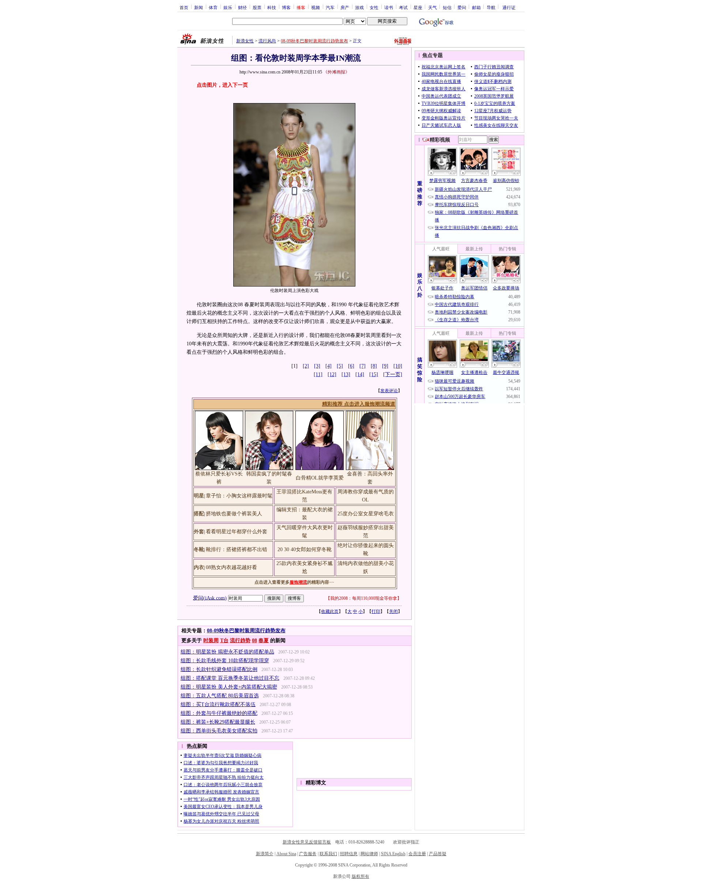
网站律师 (369, 853)
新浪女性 (245, 40)
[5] (340, 366)
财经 (242, 7)
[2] (306, 366)
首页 (184, 7)
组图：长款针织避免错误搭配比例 (219, 669)
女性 (374, 7)
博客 (286, 7)
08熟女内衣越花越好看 (231, 567)
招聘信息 (349, 853)
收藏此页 (330, 611)
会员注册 (417, 853)
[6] (351, 366)
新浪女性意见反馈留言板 (307, 842)
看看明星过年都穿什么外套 (236, 531)
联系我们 (328, 853)
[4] (328, 366)
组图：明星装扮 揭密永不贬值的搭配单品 (227, 652)
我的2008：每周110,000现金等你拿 (363, 598)
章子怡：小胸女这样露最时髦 (239, 496)
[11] (318, 374)
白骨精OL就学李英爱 (320, 478)
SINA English (393, 853)
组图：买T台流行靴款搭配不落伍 (218, 704)
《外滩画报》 (336, 72)
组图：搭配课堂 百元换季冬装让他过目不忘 (230, 678)
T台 (224, 640)
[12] (332, 374)
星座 (418, 7)
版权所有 (360, 876)
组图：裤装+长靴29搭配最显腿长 (218, 722)
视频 (315, 7)
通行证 (509, 7)
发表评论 (389, 390)
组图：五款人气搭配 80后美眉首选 (220, 695)
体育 (213, 7)
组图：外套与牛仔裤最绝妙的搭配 (219, 713)
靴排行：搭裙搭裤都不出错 (236, 549)
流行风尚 (267, 40)
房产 (344, 7)
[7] (362, 366)
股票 (257, 7)
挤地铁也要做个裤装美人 (234, 513)
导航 (491, 7)
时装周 (211, 640)
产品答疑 (437, 853)
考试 (403, 7)
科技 (271, 7)
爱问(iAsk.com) (210, 597)
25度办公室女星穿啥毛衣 (365, 513)
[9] (385, 366)
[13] (345, 374)
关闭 (393, 611)
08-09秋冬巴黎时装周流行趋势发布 (314, 40)
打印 (375, 611)
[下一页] (392, 374)
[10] (397, 366)
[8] (374, 366)
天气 (432, 7)
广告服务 (308, 853)
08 (254, 640)
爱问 (461, 7)
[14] (359, 374)
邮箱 (476, 7)
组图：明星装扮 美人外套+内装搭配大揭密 (229, 687)
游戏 (359, 7)
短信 (447, 7)
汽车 (330, 7)
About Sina (286, 853)
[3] (317, 366)
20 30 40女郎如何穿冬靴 (305, 549)
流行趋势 (240, 640)
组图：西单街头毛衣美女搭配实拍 (219, 731)
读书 (388, 7)
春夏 (263, 640)
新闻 (198, 7)
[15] (373, 374)
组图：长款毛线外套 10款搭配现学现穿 (225, 660)
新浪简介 (264, 853)
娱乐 (227, 7)
